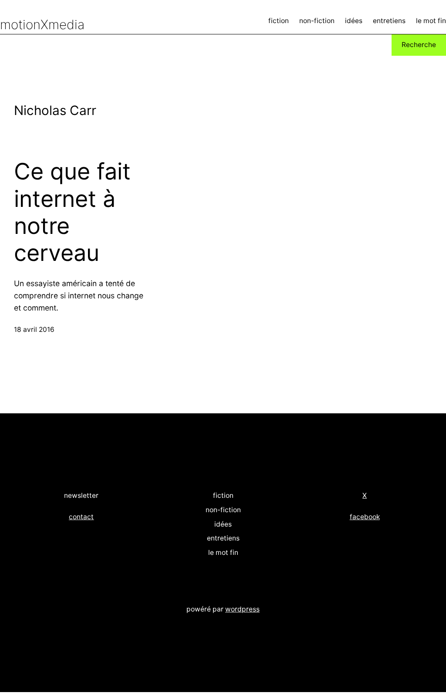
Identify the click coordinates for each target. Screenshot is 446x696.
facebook (365, 517)
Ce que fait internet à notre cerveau (72, 212)
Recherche (419, 45)
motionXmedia (42, 24)
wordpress (242, 609)
